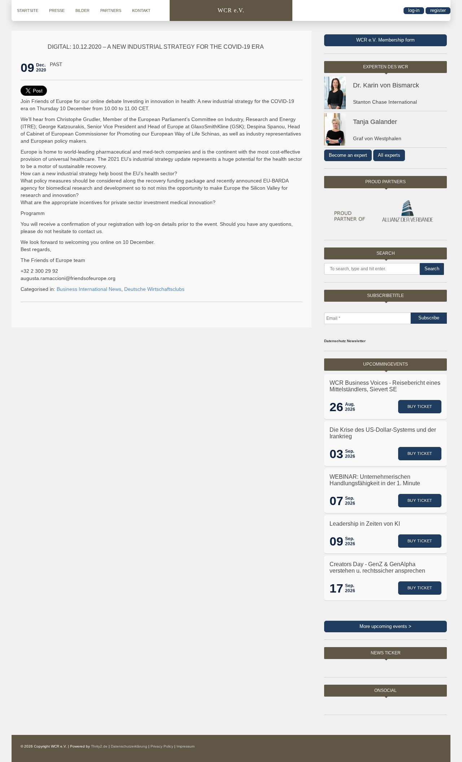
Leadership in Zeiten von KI (365, 524)
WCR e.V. (231, 10)
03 (336, 454)
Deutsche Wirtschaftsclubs (154, 289)
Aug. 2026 (350, 407)
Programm (33, 213)
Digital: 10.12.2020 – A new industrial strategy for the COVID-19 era (156, 47)
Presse (57, 10)
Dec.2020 (41, 68)
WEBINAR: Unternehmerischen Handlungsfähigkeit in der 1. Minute (375, 480)
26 (336, 407)
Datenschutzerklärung (129, 746)
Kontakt (141, 10)
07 (336, 501)
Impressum (185, 746)
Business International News (89, 289)
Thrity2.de (99, 746)
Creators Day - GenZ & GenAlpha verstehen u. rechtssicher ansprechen (377, 567)
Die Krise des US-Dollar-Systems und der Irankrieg (383, 433)
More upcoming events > (385, 626)
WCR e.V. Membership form (385, 40)
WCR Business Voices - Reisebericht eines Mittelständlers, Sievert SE (385, 386)
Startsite (27, 10)
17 (336, 588)
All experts (389, 155)
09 (27, 68)
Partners (110, 10)
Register (438, 10)
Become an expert (348, 155)
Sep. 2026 (350, 454)
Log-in (413, 10)
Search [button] (431, 268)
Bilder (82, 10)
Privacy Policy (162, 746)
